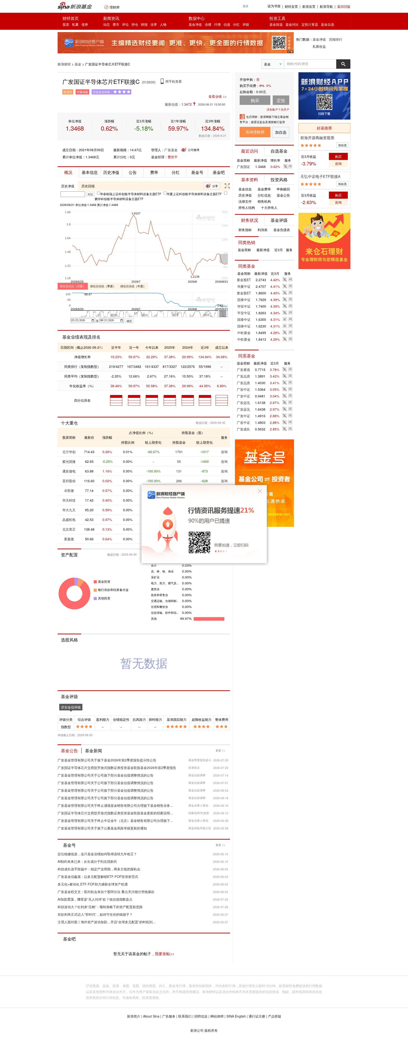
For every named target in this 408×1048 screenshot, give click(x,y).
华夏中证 (244, 286)
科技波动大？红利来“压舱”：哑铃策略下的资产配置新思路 (100, 906)
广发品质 (243, 376)
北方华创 (69, 451)
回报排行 (335, 39)
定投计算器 (310, 24)
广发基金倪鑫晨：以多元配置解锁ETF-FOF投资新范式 (98, 876)
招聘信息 (201, 1016)
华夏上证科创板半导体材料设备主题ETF (194, 194)
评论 (125, 24)
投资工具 (277, 18)
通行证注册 (257, 1016)
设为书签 (274, 6)
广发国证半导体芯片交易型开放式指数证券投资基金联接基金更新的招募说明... (115, 813)
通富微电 (69, 471)
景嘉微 (69, 539)
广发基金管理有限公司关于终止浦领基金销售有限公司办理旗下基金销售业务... (115, 805)
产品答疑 (274, 1016)
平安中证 (244, 312)
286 (179, 480)
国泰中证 (244, 299)
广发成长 (243, 429)
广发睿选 (243, 369)
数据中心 (197, 18)
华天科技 (69, 500)
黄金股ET (244, 279)
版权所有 (211, 1030)
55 (179, 461)
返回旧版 (343, 6)
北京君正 (69, 529)
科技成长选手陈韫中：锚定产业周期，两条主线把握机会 (99, 869)
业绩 (208, 24)
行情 (217, 24)
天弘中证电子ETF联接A (320, 176)
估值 (227, 24)
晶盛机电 (69, 519)
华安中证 (244, 306)
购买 (338, 156)
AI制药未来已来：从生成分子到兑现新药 (87, 861)
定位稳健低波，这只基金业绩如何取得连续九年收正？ (97, 853)
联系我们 (184, 1016)
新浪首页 (308, 6)
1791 (179, 451)
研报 (144, 24)
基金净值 (195, 24)
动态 (106, 24)
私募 (75, 24)
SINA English (236, 1016)
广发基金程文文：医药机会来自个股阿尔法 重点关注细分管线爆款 (106, 891)
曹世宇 (173, 157)
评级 (245, 24)
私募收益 (319, 46)
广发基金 (171, 149)
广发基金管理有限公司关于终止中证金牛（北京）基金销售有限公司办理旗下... (115, 820)
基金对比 (292, 24)
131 (179, 471)
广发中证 (243, 389)
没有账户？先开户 (278, 109)
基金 (78, 64)
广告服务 (168, 1016)
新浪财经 (64, 64)
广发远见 (243, 402)
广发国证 (243, 166)
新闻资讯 (111, 18)
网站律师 (217, 1016)
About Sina (151, 1016)
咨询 (224, 451)
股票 (66, 24)
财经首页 (291, 6)
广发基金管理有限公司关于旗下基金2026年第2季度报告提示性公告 (107, 760)
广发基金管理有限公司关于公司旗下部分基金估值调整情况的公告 (105, 775)
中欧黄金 (244, 332)
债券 (84, 24)
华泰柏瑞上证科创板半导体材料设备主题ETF (130, 194)
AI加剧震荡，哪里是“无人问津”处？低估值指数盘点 (95, 899)
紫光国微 (69, 461)
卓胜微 (69, 490)
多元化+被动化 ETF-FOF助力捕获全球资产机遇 (93, 884)
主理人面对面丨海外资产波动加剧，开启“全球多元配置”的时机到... (106, 921)
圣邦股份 (69, 480)
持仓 (135, 24)
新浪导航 (326, 6)
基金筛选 (276, 24)
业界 (153, 24)
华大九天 (69, 509)
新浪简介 (133, 1016)
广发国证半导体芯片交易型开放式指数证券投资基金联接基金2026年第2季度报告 (117, 767)
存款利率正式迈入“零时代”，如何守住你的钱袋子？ (95, 914)
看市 (116, 24)
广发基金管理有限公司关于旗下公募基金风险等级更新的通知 (102, 828)
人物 (163, 24)
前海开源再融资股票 (317, 137)
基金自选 (327, 24)
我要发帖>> (164, 953)
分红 (236, 24)
